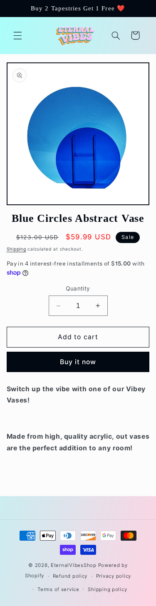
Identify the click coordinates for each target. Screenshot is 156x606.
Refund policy (70, 576)
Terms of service (58, 589)
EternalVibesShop (74, 565)
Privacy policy (113, 576)
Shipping (16, 249)
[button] (17, 35)
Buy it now (78, 362)
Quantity (78, 288)
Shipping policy (107, 589)
